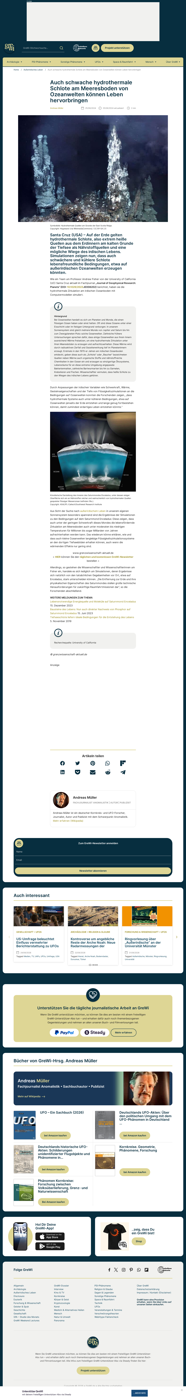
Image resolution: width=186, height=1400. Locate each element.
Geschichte (19, 1310)
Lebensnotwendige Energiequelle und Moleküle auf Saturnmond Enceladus (93, 601)
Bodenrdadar (102, 956)
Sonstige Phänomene (71, 61)
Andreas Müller (56, 108)
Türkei (83, 959)
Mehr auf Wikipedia (29, 1096)
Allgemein (19, 1285)
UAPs (37, 956)
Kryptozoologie (62, 1303)
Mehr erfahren (123, 1032)
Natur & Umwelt (62, 1317)
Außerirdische (138, 956)
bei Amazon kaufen (55, 1135)
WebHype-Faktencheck (106, 1317)
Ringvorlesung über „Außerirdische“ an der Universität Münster (143, 942)
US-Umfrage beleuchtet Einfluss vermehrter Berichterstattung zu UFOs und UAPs (37, 944)
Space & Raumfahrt (123, 61)
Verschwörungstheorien (106, 1313)
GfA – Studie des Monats (26, 1317)
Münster (149, 956)
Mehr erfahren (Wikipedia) (68, 820)
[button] (62, 763)
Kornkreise (59, 1296)
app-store (50, 1236)
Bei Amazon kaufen (53, 1202)
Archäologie (13, 61)
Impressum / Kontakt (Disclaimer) (154, 1292)
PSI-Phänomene (40, 61)
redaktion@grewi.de (96, 48)
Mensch (149, 61)
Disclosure (19, 1296)
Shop (139, 1241)
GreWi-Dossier (61, 1285)
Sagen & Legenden (104, 1292)
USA (57, 956)
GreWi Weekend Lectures (26, 1320)
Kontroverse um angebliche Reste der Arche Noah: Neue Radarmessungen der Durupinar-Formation (93, 944)
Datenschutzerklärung (148, 1289)
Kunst (57, 1306)
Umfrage (50, 956)
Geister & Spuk (21, 1306)
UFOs (97, 61)
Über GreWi (172, 61)
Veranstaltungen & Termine (108, 1310)
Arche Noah (90, 956)
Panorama (59, 1320)
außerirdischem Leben (93, 511)
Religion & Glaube (99, 932)
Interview (58, 1289)
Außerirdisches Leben (33, 69)
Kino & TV (59, 1292)
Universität (129, 959)
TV (32, 956)
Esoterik (18, 1299)
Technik (98, 1303)
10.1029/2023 (75, 287)
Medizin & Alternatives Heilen (69, 1310)
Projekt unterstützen (117, 47)
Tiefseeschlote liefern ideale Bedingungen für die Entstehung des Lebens (92, 617)
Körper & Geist (61, 1299)
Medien (27, 956)
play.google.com (50, 1246)
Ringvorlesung (160, 956)
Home (16, 69)
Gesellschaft (24, 932)
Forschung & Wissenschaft (142, 932)
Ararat (81, 956)
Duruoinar (75, 959)
